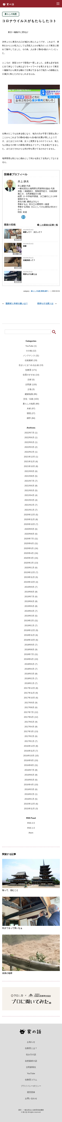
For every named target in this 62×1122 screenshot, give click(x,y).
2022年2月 (31, 452)
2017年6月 (31, 717)
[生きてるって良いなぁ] (31, 924)
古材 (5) (31, 380)
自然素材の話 (31, 1061)
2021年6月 (31, 486)
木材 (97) (31, 408)
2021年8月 (31, 476)
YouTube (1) (31, 346)
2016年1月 (31, 799)
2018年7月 (31, 654)
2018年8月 (31, 649)
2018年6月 (31, 659)
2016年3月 (31, 789)
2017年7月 (31, 712)
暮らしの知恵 (36, 291)
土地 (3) (31, 389)
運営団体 (31, 1092)
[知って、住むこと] (31, 886)
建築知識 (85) (31, 394)
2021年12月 (31, 457)
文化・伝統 (17, 254)
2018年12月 (31, 630)
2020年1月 (31, 568)
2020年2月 (31, 563)
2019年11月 (31, 577)
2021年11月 (31, 461)
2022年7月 (31, 433)
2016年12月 (31, 746)
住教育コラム (31, 1079)
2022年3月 (31, 447)
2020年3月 (31, 558)
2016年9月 (31, 760)
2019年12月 (31, 572)
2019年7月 (31, 596)
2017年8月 (31, 707)
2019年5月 (31, 606)
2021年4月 (31, 495)
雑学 (46, 291)
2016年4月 (31, 785)
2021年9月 (31, 471)
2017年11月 (31, 693)
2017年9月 (31, 703)
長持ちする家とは (30, 274)
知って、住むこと (10, 890)
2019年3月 (31, 616)
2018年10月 (31, 640)
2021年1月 (31, 510)
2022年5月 (31, 442)
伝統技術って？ (29, 260)
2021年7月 (31, 481)
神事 (25, 246)
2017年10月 (31, 698)
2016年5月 (31, 780)
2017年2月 (31, 736)
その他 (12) (31, 351)
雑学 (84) (31, 418)
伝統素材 (18, 268)
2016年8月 (31, 765)
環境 (42, 291)
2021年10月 (31, 466)
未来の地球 (7, 973)
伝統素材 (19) (31, 360)
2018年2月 (31, 678)
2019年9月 (31, 587)
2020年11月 (31, 519)
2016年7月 (31, 770)
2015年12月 (31, 804)
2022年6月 (31, 437)
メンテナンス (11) (31, 355)
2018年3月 (31, 674)
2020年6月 (31, 543)
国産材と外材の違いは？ (17, 303)
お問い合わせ (31, 1098)
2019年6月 (31, 601)
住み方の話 (31, 1054)
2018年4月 (31, 669)
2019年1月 (31, 625)
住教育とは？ (31, 1048)
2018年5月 (31, 664)
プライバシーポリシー (31, 1086)
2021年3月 (31, 500)
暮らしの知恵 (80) (31, 404)
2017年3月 (31, 731)
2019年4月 (31, 611)
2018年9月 (31, 645)
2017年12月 (31, 688)
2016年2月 (31, 794)
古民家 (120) (31, 384)
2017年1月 (31, 741)
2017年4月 (31, 727)
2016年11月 (31, 751)
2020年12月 (31, 515)
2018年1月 (31, 683)
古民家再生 (31, 1067)
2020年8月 (31, 534)
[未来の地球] (31, 969)
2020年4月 (31, 553)
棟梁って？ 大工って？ (32, 232)
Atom (31, 833)
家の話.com (9, 4)
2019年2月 (31, 621)
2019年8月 (31, 592)
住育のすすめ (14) (31, 375)
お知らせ (31, 1042)
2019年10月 (31, 582)
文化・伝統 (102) (31, 399)
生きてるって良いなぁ (12, 928)
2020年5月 (31, 548)
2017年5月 (31, 722)
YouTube (31, 1073)
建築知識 (18, 240)
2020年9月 (31, 529)
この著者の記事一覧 (48, 225)
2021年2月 (31, 505)
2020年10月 (31, 524)
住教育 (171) (31, 370)
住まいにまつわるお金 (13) (31, 365)
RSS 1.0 (31, 828)
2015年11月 (31, 809)
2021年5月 (31, 490)
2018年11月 (31, 635)
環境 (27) (31, 413)
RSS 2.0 (31, 823)
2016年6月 (31, 775)
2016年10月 (31, 756)
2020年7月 (31, 539)
